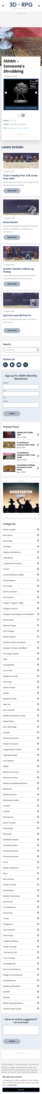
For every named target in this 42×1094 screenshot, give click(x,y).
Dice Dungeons (9, 580)
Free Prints (7, 670)
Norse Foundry (9, 823)
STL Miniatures (9, 907)
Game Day (7, 682)
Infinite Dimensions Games (14, 715)
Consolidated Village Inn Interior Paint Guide (26, 467)
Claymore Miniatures (12, 552)
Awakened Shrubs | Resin (18, 128)
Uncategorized (9, 963)
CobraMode (8, 558)
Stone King (7, 913)
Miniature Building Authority (15, 783)
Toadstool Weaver (10, 941)
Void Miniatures (9, 980)
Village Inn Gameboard (12, 975)
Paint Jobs (7, 834)
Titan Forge (8, 935)
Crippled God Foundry (12, 563)
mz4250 (13, 120)
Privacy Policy (12, 1085)
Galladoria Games (10, 676)
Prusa (5, 862)
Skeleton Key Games (11, 896)
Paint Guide (8, 828)
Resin (5, 873)
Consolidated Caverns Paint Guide (26, 443)
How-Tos (6, 704)
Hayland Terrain (10, 699)
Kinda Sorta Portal (10, 738)
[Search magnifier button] (37, 349)
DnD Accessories (10, 591)
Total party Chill (10, 952)
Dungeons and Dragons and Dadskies (18, 614)
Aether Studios (9, 529)
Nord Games (8, 817)
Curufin (6, 569)
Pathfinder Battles (10, 839)
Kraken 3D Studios (10, 744)
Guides (6, 693)
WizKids (6, 997)
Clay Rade (7, 546)
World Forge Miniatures (13, 1003)
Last (4, 397)
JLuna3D (6, 732)
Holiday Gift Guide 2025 (25, 433)
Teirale (6, 918)
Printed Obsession (11, 856)
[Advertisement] (21, 19)
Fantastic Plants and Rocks (14, 642)
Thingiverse (8, 924)
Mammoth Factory (11, 772)
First (4, 390)
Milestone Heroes (10, 777)
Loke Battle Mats (10, 755)
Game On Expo (9, 687)
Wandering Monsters (12, 986)
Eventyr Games (9, 637)
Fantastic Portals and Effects (15, 648)
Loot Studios (8, 761)
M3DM (5, 766)
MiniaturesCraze (10, 794)
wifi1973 (6, 992)
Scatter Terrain (9, 885)
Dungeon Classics (10, 608)
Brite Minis (7, 535)
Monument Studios (11, 800)
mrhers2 (6, 806)
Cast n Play (7, 541)
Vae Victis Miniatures (12, 969)
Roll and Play (8, 879)
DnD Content (8, 597)
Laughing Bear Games (12, 749)
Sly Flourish (8, 901)
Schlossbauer (8, 890)
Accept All (21, 1090)
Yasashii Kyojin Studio (12, 1009)
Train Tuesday (9, 958)
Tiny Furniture (9, 930)
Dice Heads (7, 586)
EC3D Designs (8, 631)
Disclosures (33, 1064)
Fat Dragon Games (11, 653)
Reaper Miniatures (11, 868)
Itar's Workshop (10, 727)
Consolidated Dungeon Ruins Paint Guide (26, 454)
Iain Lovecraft (9, 710)
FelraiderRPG (8, 665)
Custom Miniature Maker (13, 575)
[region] (21, 1084)
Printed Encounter (10, 851)
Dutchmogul (8, 620)
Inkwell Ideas (8, 721)
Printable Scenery (10, 845)
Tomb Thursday (10, 947)
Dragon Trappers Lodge (13, 603)
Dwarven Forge (9, 625)
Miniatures (7, 789)
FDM (5, 659)
